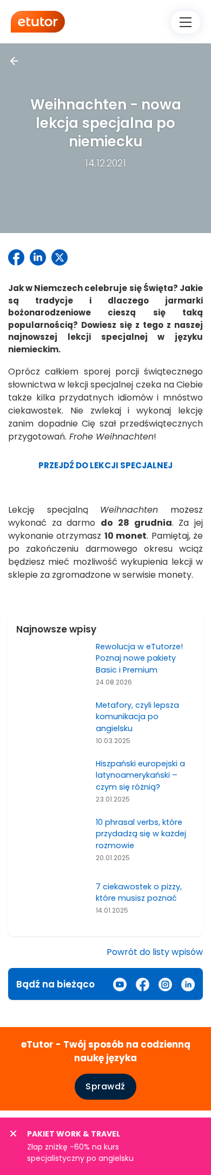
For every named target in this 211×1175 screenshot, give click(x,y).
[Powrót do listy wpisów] (14, 61)
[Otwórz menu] (185, 22)
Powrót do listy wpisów (155, 952)
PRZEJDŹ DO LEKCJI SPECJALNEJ (105, 465)
